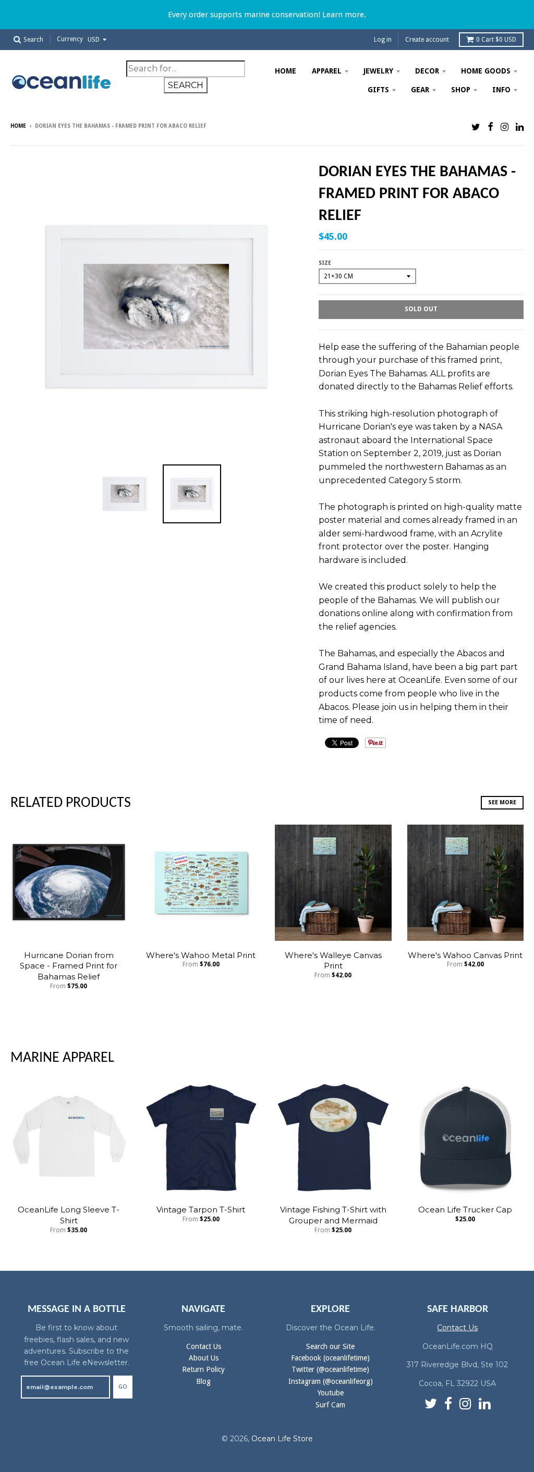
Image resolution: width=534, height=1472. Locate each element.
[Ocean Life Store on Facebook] (490, 126)
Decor (427, 71)
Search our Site (330, 1346)
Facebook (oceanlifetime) (330, 1358)
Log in (383, 39)
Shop (460, 89)
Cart (496, 39)
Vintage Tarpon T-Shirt (200, 1210)
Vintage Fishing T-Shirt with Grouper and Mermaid (333, 1215)
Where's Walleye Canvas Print (333, 960)
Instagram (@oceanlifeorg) (330, 1381)
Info (501, 89)
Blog (203, 1381)
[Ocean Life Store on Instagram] (504, 126)
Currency (70, 39)
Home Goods (486, 71)
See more (502, 802)
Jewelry (378, 71)
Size (325, 263)
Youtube (331, 1393)
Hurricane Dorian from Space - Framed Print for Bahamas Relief (68, 966)
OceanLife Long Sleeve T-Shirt (68, 1215)
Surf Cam (330, 1405)
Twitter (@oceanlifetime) (330, 1369)
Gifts (378, 89)
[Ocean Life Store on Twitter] (475, 126)
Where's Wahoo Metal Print (201, 955)
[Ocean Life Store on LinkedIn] (520, 126)
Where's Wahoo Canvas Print (465, 955)
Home (285, 71)
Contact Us (203, 1346)
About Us (204, 1358)
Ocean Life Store (282, 1438)
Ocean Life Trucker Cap (465, 1210)
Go (122, 1386)
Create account (427, 39)
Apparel (327, 71)
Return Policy (203, 1369)
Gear (420, 89)
